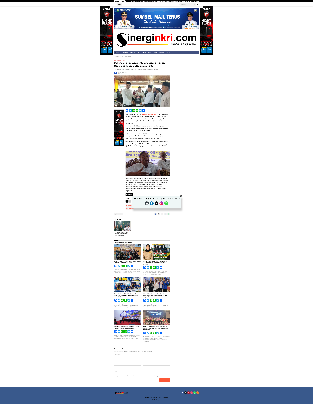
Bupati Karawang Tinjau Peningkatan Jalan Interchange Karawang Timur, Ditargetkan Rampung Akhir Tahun (196, 1)
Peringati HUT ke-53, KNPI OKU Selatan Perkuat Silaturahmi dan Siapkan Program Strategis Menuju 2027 (127, 295)
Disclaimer (165, 397)
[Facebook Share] (155, 214)
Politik (150, 52)
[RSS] (197, 392)
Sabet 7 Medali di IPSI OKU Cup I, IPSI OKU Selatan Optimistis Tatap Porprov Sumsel (127, 261)
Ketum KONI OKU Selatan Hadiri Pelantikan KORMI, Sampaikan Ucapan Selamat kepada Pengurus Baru (155, 295)
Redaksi (119, 72)
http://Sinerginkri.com (149, 114)
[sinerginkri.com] (156, 39)
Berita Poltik (124, 72)
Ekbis (138, 52)
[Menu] (115, 4)
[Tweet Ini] (159, 214)
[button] (194, 4)
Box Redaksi (148, 397)
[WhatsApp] (194, 392)
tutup (112, 7)
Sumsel (125, 52)
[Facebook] (182, 392)
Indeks (119, 4)
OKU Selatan (117, 60)
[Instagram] (191, 392)
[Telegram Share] (165, 214)
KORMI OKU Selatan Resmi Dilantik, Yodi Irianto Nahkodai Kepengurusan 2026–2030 (126, 327)
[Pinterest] (188, 392)
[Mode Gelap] (198, 4)
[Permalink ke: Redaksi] (115, 73)
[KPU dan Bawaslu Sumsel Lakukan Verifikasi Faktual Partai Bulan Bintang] (122, 226)
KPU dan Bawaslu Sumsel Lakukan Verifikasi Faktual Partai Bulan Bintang (121, 233)
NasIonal (132, 52)
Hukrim (144, 52)
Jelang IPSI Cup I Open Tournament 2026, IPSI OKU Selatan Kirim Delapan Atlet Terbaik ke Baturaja (155, 262)
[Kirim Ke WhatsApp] (168, 214)
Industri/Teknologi (159, 52)
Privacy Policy (157, 397)
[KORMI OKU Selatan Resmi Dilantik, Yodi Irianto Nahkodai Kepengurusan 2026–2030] (127, 317)
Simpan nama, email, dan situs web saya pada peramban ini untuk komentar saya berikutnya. (140, 376)
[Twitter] (185, 392)
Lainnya (168, 52)
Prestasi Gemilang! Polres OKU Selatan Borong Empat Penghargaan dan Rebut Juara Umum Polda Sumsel (155, 328)
